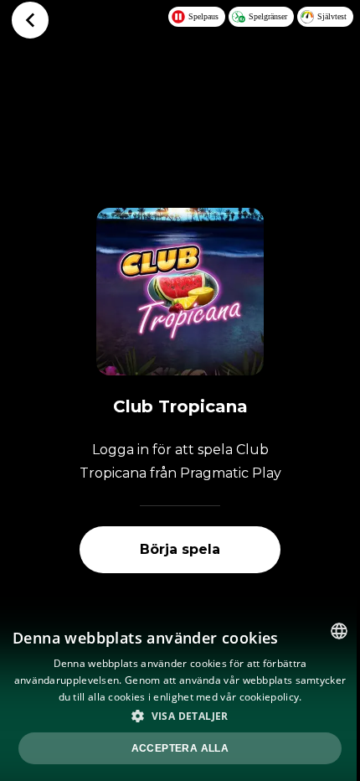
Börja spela (180, 549)
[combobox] (339, 631)
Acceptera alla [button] (180, 748)
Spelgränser (268, 16)
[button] (180, 716)
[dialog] (180, 695)
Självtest (332, 16)
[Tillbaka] (30, 20)
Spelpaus (203, 16)
